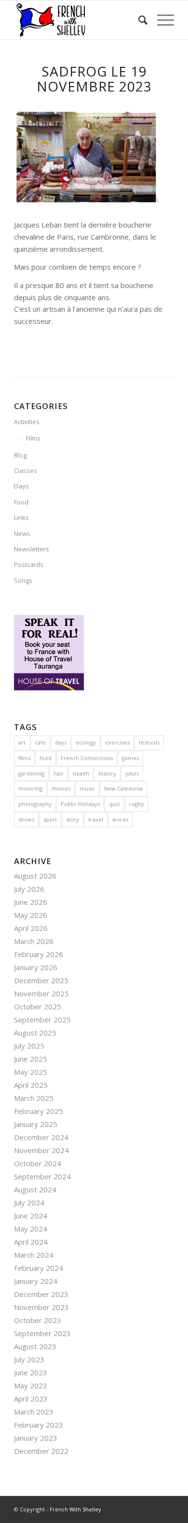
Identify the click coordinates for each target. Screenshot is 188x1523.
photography (35, 803)
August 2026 (35, 876)
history (107, 773)
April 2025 (31, 1085)
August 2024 (35, 1189)
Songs (23, 580)
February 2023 (38, 1425)
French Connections (87, 758)
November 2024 (41, 1150)
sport (50, 819)
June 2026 (30, 902)
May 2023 (30, 1385)
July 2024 (29, 1202)
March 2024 (34, 1255)
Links (21, 517)
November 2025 (41, 993)
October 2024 (37, 1163)
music (87, 788)
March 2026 (34, 941)
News (22, 533)
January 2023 (35, 1438)
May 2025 (30, 1072)
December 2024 (41, 1137)
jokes (132, 773)
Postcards (28, 564)
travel (95, 819)
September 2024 (42, 1176)
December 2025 (41, 980)
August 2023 (35, 1346)
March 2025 (34, 1098)
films (24, 758)
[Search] (138, 19)
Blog (20, 455)
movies (61, 788)
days (61, 742)
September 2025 (42, 1019)
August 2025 (35, 1032)
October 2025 (37, 1006)
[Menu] (161, 19)
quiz (114, 803)
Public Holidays (80, 803)
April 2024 (31, 1242)
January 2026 (35, 967)
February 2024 (38, 1268)
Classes (25, 470)
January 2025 (35, 1124)
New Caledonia (123, 788)
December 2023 (41, 1294)
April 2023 (31, 1398)
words (120, 819)
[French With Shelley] (78, 19)
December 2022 (41, 1451)
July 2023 (29, 1359)
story (72, 819)
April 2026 (31, 928)
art (22, 742)
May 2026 (30, 915)
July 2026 (29, 889)
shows (26, 819)
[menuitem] (138, 19)
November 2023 (41, 1307)
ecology (86, 742)
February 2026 (38, 954)
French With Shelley (75, 1509)
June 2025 (30, 1059)
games (130, 758)
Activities (27, 421)
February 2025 (38, 1111)
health (81, 773)
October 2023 (37, 1320)
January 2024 (35, 1281)
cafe (40, 742)
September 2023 (42, 1333)
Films (33, 438)
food (46, 758)
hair (59, 773)
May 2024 (30, 1229)
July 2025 (29, 1046)
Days (21, 486)
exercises (117, 742)
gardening (31, 773)
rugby (136, 803)
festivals (149, 742)
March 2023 (34, 1411)
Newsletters (31, 549)
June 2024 (30, 1215)
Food (21, 502)
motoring (30, 788)
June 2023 (30, 1372)
